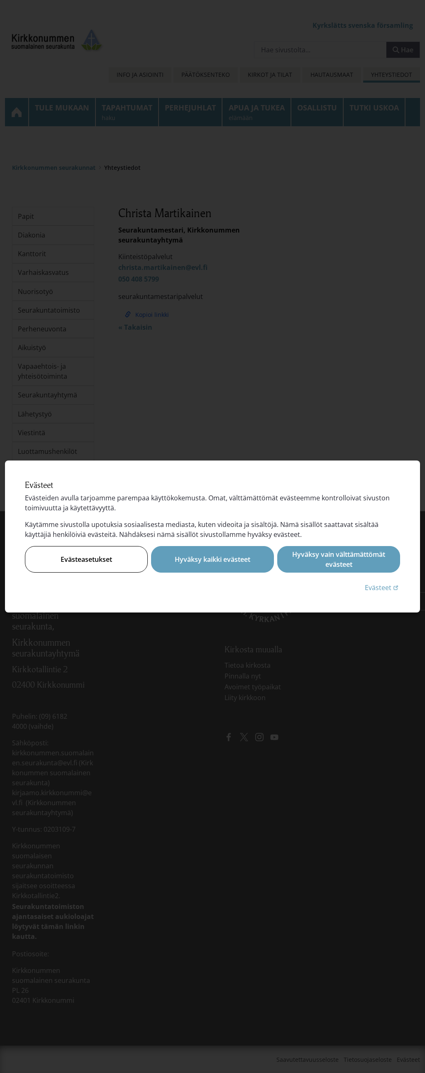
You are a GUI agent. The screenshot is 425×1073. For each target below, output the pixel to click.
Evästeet (382, 587)
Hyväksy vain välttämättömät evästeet (338, 559)
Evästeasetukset (86, 559)
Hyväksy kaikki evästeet (212, 559)
